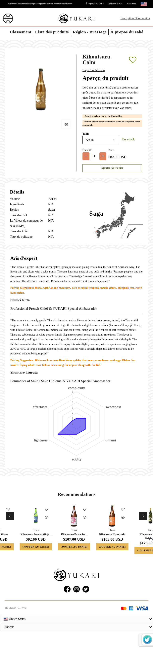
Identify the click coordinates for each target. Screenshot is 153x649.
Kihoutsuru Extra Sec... (19, 534)
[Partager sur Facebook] (67, 589)
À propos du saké (126, 32)
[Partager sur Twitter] (85, 589)
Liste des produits (52, 32)
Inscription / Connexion (135, 18)
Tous (19, 529)
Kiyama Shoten (93, 70)
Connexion (131, 4)
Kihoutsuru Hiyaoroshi (57, 534)
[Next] (143, 516)
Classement (20, 32)
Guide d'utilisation (115, 4)
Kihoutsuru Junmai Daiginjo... (96, 536)
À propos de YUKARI (94, 4)
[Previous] (10, 516)
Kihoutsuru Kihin (134, 534)
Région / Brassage (90, 32)
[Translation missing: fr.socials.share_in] (76, 589)
